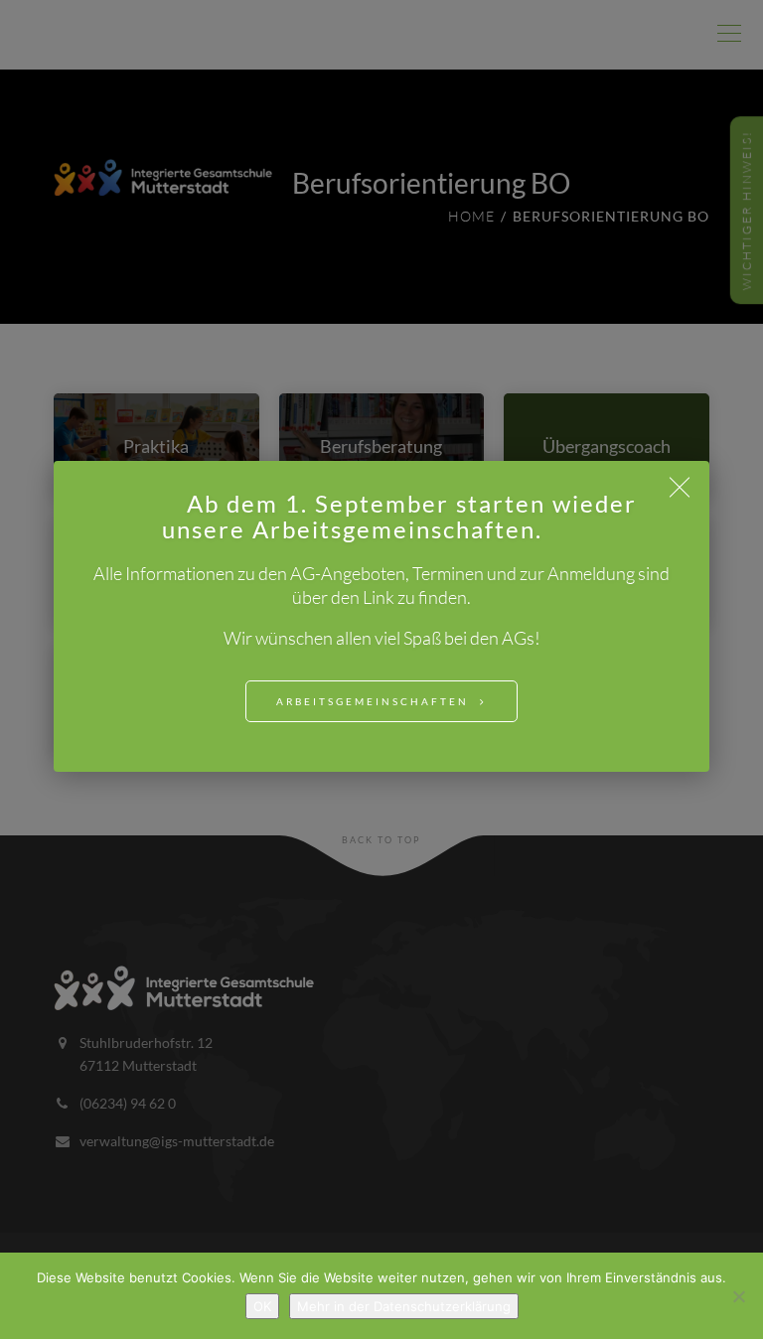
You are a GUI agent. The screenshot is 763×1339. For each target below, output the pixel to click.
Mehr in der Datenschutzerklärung (404, 1306)
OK (262, 1306)
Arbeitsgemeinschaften (372, 701)
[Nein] (738, 1296)
